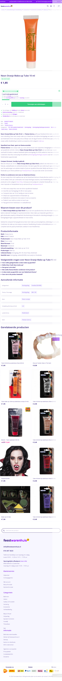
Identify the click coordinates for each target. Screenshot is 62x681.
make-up (41, 141)
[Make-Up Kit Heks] (15, 499)
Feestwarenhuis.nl (27, 171)
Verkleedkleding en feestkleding (14, 9)
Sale (4, 628)
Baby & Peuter (7, 613)
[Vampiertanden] (15, 461)
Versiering (6, 604)
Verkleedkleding (7, 609)
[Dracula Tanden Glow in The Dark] (47, 346)
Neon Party (4, 129)
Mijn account (6, 582)
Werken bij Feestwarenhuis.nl (11, 637)
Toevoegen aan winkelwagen (36, 104)
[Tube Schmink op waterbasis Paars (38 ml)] (47, 499)
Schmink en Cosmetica (36, 9)
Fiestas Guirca (9, 125)
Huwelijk (5, 621)
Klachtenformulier (8, 587)
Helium (5, 599)
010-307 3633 (8, 551)
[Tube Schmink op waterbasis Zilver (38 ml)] (47, 384)
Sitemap (5, 639)
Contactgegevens (8, 578)
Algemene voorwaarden (9, 649)
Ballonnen (6, 596)
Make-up (46, 9)
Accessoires (26, 9)
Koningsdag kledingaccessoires (41, 127)
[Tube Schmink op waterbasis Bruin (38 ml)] (47, 422)
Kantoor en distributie (9, 642)
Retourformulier (7, 584)
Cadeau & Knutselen (9, 602)
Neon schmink (13, 129)
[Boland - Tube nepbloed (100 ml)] (15, 422)
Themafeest (6, 624)
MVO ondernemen (8, 645)
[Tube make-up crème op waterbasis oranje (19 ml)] (15, 384)
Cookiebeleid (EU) (8, 654)
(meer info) (23, 561)
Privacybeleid (6, 651)
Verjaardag (6, 616)
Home (3, 9)
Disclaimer (6, 657)
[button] (59, 6)
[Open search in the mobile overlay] (31, 531)
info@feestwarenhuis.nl (12, 547)
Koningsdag (28, 127)
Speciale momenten (8, 619)
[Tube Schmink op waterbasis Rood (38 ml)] (47, 461)
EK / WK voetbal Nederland (15, 127)
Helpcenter (6, 575)
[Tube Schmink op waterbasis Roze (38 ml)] (15, 346)
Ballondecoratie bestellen (10, 634)
